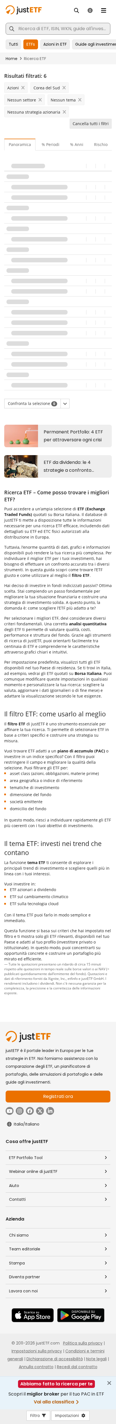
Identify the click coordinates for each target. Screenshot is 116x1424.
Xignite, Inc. (57, 978)
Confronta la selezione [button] (31, 403)
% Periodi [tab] (50, 144)
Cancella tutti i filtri (91, 123)
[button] (65, 403)
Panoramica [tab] (20, 144)
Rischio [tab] (101, 144)
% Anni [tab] (76, 144)
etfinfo (73, 978)
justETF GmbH (92, 978)
